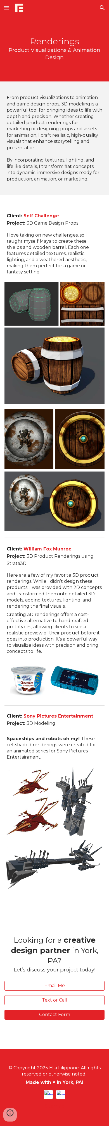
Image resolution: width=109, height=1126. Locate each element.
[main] (54, 48)
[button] (6, 7)
